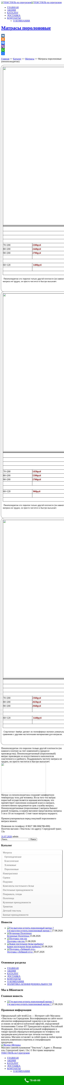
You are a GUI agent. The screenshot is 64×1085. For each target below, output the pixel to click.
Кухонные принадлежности (17, 902)
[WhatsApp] (32, 50)
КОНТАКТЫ (14, 18)
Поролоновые (11, 869)
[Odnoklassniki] (32, 39)
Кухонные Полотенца (18, 936)
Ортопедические (12, 857)
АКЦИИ (11, 10)
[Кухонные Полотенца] (19, 933)
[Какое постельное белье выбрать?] (25, 944)
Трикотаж (8, 906)
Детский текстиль (12, 910)
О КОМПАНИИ (21, 20)
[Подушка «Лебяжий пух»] (21, 949)
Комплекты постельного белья (18, 886)
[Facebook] (32, 43)
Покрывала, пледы (12, 894)
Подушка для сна (16, 941)
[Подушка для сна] (17, 938)
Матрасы (29, 59)
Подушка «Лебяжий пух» (20, 952)
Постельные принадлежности (18, 890)
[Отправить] (32, 53)
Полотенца (8, 898)
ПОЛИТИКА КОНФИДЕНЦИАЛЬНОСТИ (29, 984)
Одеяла (6, 877)
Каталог (17, 59)
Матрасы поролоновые (26, 28)
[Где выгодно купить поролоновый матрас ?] (30, 928)
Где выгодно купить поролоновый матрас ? (29, 930)
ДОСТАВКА (13, 15)
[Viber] (32, 46)
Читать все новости (11, 957)
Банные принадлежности (15, 915)
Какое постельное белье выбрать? (24, 946)
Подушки (8, 882)
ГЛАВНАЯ (13, 7)
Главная (5, 59)
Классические (11, 861)
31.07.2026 (6, 836)
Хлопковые (10, 865)
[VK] (32, 35)
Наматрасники (10, 873)
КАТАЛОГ (12, 13)
